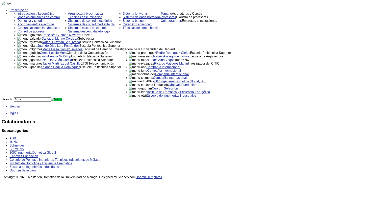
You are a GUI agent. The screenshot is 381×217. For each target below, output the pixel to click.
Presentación (19, 10)
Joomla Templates (149, 177)
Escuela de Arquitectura (206, 56)
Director (85, 35)
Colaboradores (171, 20)
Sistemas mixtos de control (87, 28)
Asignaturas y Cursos (187, 13)
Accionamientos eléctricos (35, 24)
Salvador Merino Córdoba (60, 38)
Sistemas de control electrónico (90, 20)
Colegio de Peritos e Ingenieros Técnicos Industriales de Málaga (55, 159)
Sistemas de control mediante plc (91, 24)
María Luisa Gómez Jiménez (62, 49)
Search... (8, 99)
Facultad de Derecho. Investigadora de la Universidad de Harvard (129, 49)
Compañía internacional (163, 67)
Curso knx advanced (137, 24)
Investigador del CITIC (203, 63)
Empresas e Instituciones (199, 20)
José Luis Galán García (55, 60)
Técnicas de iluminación (85, 17)
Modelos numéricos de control (38, 17)
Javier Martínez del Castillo (61, 63)
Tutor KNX (181, 60)
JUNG (14, 142)
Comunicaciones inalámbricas (38, 28)
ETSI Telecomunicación (97, 63)
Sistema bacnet (133, 20)
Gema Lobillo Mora (53, 52)
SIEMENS (17, 149)
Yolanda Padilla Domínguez (60, 67)
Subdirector (86, 38)
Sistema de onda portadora (142, 17)
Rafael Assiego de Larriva (171, 56)
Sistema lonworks (135, 13)
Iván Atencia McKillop (56, 56)
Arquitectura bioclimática (85, 13)
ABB (13, 138)
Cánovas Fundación (182, 85)
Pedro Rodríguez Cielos (173, 52)
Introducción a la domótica (35, 13)
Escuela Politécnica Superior (100, 42)
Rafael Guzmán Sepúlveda (61, 42)
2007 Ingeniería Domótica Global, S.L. (179, 81)
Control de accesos (31, 31)
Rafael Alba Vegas (161, 60)
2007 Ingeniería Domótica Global (33, 152)
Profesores (168, 17)
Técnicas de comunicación (141, 28)
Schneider (17, 145)
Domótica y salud (29, 20)
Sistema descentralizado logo (89, 31)
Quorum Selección (165, 88)
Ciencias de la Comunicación (87, 52)
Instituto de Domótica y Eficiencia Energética (178, 92)
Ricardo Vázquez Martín (171, 63)
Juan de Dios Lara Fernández (58, 45)
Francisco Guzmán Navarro (61, 35)
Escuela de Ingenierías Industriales (171, 95)
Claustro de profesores (192, 17)
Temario (166, 13)
